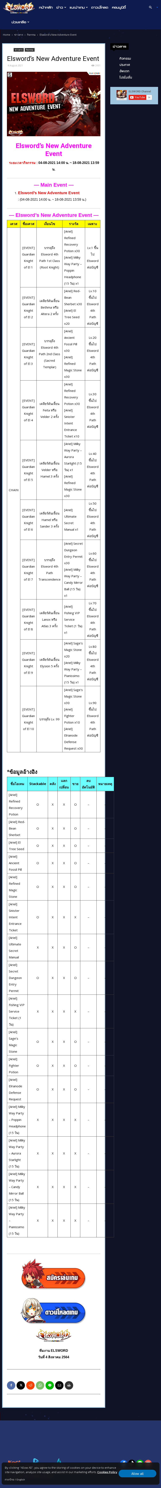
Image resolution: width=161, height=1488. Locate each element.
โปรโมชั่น (125, 77)
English (21, 1479)
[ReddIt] (30, 1385)
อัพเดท (124, 70)
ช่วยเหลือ (19, 22)
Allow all (137, 1473)
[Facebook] (11, 1385)
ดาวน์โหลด (99, 7)
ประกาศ (124, 64)
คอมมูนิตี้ (119, 7)
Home (6, 35)
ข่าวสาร (18, 35)
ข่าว (59, 7)
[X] (21, 1385)
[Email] (59, 1385)
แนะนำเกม (77, 7)
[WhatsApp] (40, 1385)
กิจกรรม (31, 35)
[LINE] (49, 1385)
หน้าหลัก (46, 7)
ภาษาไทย (9, 1479)
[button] (151, 7)
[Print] (69, 1385)
